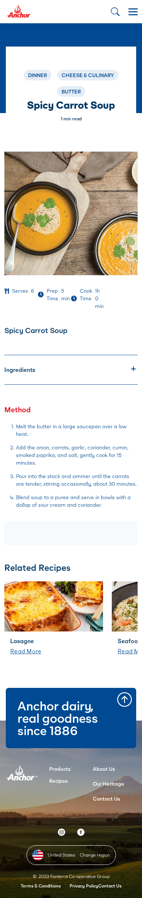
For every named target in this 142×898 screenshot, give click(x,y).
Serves (20, 291)
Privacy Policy (84, 886)
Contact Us (106, 798)
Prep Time (52, 294)
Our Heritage (108, 784)
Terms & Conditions (41, 886)
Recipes (58, 781)
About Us (104, 769)
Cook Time (86, 294)
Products (60, 769)
